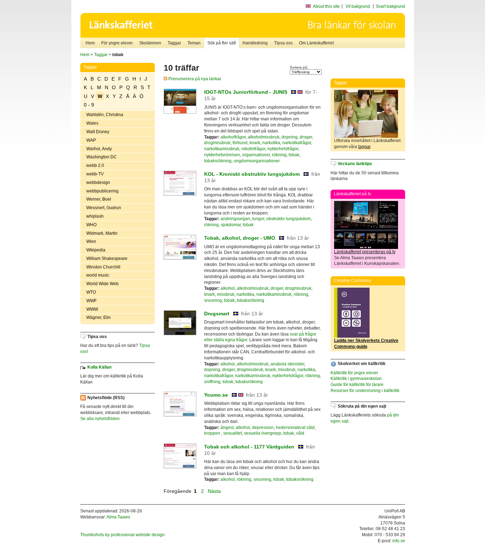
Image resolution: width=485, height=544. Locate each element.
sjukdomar (231, 224)
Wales (92, 123)
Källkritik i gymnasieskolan (356, 378)
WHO (91, 224)
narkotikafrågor (296, 142)
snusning (213, 300)
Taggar (174, 42)
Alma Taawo (118, 517)
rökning (279, 154)
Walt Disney (97, 131)
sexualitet (232, 433)
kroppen (212, 433)
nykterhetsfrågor (282, 148)
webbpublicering (102, 191)
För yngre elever (117, 42)
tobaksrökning (217, 160)
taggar (364, 146)
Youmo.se (216, 395)
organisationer (256, 154)
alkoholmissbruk (263, 137)
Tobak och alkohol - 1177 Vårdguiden (249, 447)
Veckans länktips (355, 163)
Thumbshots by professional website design (122, 534)
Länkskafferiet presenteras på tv (365, 251)
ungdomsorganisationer (257, 160)
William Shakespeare (106, 258)
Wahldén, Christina (104, 114)
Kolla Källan (99, 367)
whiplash (95, 216)
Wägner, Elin (98, 317)
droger (306, 137)
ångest (227, 427)
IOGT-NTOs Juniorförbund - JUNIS (245, 92)
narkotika (271, 142)
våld (300, 433)
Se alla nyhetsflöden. (100, 418)
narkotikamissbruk (221, 148)
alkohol (227, 288)
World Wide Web (102, 283)
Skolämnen (150, 42)
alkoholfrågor (233, 137)
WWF (91, 300)
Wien (91, 241)
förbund (240, 142)
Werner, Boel (98, 199)
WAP (91, 140)
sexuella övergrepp (262, 433)
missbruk (225, 294)
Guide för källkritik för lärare (357, 384)
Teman (194, 42)
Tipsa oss (283, 42)
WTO (91, 292)
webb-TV (95, 174)
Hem (90, 42)
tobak (294, 154)
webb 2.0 (95, 165)
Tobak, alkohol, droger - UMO (239, 238)
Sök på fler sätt (221, 42)
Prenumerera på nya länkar (194, 78)
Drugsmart (216, 313)
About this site (326, 6)
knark (255, 142)
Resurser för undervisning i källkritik (365, 390)
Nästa (215, 491)
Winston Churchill (103, 267)
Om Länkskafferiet (316, 42)
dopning (290, 137)
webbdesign (98, 182)
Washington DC (101, 156)
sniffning (212, 381)
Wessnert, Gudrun (103, 207)
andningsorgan (235, 218)
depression (263, 427)
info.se (398, 540)
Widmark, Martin (102, 233)
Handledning (255, 42)
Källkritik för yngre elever (354, 372)
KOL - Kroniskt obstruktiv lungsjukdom (252, 174)
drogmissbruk (217, 142)
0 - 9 (89, 105)
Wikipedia (95, 249)
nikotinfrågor (253, 148)
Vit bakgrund (357, 6)
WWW (92, 309)
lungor (258, 218)
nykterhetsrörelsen (222, 154)
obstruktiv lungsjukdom (288, 218)
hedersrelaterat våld (295, 427)
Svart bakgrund (390, 6)
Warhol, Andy (99, 148)
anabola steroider (287, 363)
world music (97, 275)
